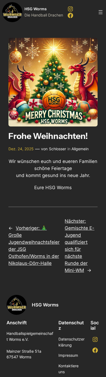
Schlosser (57, 148)
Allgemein (80, 148)
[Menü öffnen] (100, 12)
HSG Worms (35, 8)
